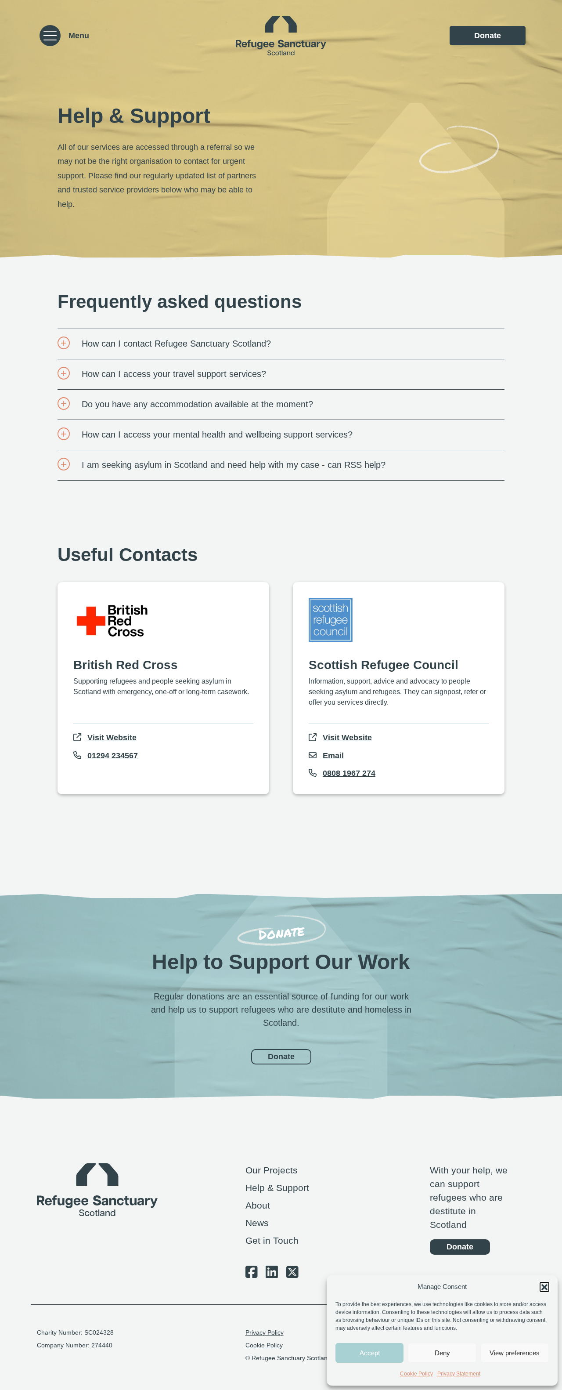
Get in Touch (272, 1240)
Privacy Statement (458, 1374)
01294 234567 (112, 755)
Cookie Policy (416, 1374)
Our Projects (271, 1170)
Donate (487, 35)
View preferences (515, 1353)
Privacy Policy (264, 1332)
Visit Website (112, 737)
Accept (370, 1353)
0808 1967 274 (349, 773)
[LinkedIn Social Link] (272, 1274)
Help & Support (277, 1188)
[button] (544, 1286)
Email (333, 755)
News (257, 1223)
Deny (442, 1353)
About (257, 1205)
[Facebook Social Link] (251, 1274)
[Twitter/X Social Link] (292, 1274)
